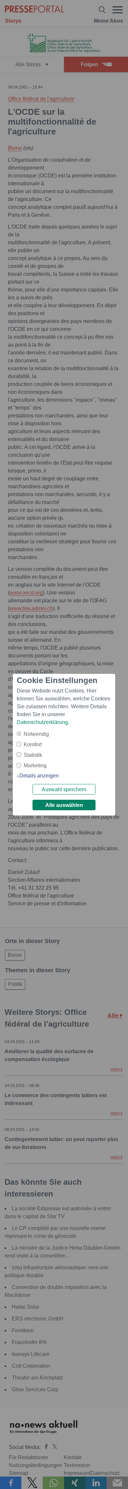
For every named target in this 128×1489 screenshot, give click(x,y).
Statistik (33, 755)
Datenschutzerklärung (42, 722)
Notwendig (36, 734)
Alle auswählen (64, 805)
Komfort (33, 744)
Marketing (35, 765)
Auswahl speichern (64, 789)
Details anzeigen (39, 775)
